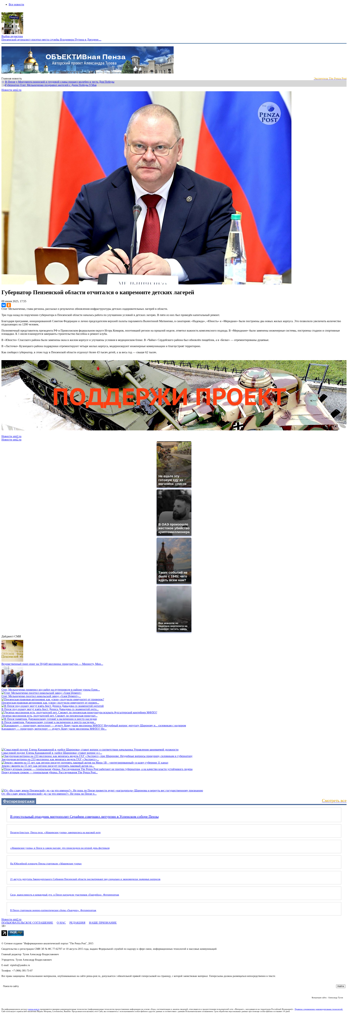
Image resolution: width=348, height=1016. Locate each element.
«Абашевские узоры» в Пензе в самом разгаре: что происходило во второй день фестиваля (59, 848)
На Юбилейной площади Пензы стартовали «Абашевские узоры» (46, 863)
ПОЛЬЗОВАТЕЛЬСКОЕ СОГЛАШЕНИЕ (27, 922)
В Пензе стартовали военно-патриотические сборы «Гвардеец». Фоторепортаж (53, 910)
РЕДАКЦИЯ (77, 922)
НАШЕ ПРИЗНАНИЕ (103, 922)
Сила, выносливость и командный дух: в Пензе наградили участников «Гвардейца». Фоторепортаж (64, 894)
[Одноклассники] (9, 305)
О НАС (61, 922)
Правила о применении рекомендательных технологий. (319, 1009)
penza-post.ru (34, 1009)
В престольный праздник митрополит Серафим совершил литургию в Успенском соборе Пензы (84, 816)
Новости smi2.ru (11, 89)
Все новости (16, 4)
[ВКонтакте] (3, 305)
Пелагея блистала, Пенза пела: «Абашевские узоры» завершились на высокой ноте (55, 832)
